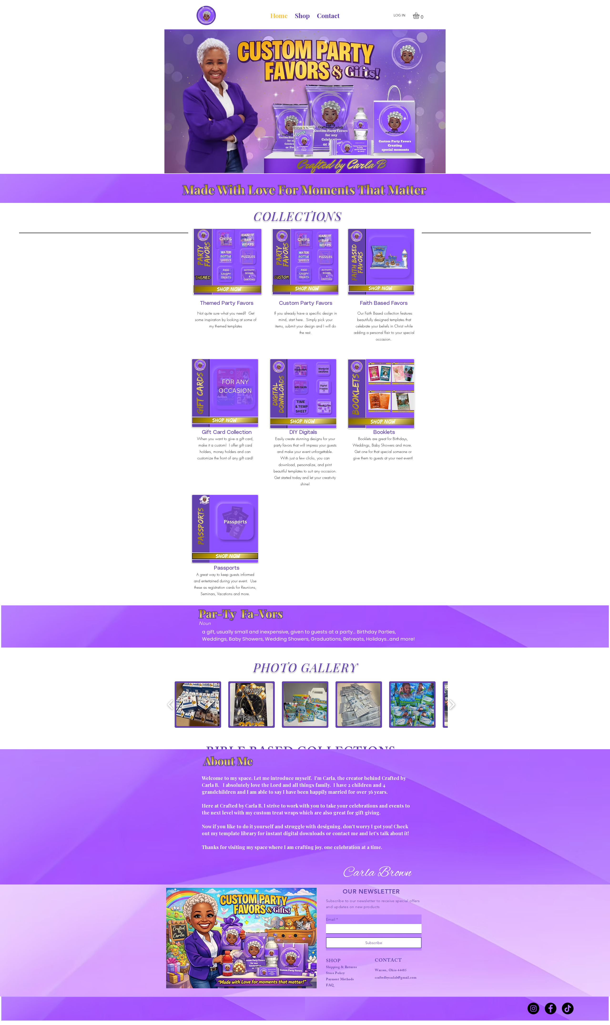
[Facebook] (550, 1008)
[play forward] (452, 705)
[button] (420, 15)
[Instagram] (533, 1008)
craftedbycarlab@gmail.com (396, 978)
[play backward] (170, 705)
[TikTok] (568, 1008)
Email (332, 919)
